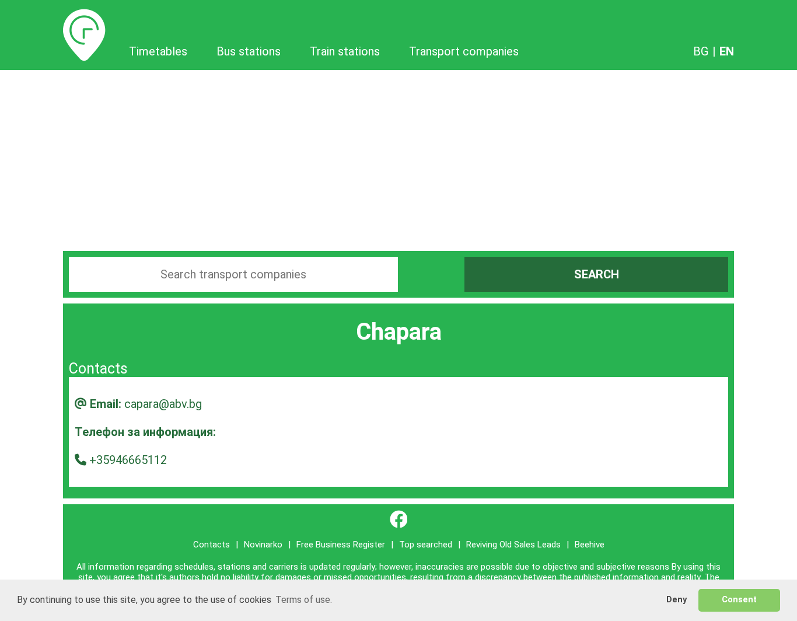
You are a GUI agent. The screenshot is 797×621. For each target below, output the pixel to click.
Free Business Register (340, 544)
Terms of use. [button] (303, 599)
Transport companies (464, 51)
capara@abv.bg (163, 404)
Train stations (345, 51)
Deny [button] (676, 600)
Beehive (589, 544)
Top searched (425, 544)
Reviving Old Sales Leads (513, 544)
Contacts (211, 544)
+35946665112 (128, 460)
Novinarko (263, 544)
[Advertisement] (398, 157)
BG (700, 51)
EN (726, 51)
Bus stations (248, 51)
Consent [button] (739, 600)
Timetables (84, 16)
